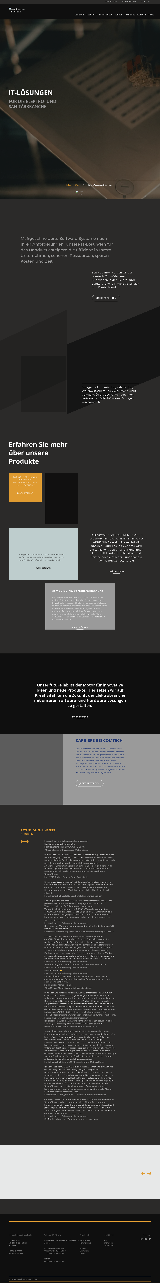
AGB (105, 1240)
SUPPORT (119, 15)
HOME (151, 15)
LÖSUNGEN (91, 15)
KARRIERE (130, 15)
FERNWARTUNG (129, 2)
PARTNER (141, 15)
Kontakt (83, 1248)
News (82, 1253)
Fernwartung (85, 1243)
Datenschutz (109, 1245)
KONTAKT (146, 2)
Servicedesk (85, 1240)
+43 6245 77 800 (15, 1251)
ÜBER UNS (79, 15)
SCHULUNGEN (105, 15)
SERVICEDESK (111, 2)
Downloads (84, 1251)
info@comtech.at (16, 1253)
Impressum (108, 1243)
